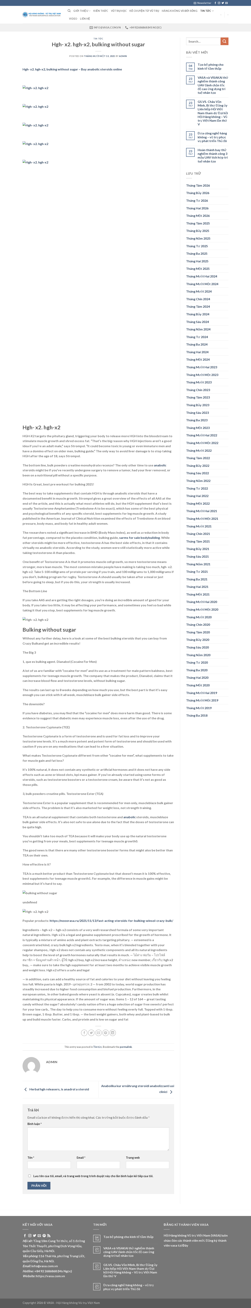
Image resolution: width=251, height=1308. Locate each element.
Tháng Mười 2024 (199, 291)
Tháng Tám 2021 (198, 541)
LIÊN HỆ (85, 18)
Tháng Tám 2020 (198, 632)
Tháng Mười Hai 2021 (201, 511)
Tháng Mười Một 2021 (202, 518)
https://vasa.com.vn (50, 1276)
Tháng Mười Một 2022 (202, 443)
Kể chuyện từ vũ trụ (144, 10)
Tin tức (205, 10)
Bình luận (34, 1124)
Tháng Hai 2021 (197, 586)
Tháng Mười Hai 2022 (201, 435)
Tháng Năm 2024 (198, 329)
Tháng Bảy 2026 (197, 193)
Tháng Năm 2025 (198, 238)
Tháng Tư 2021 (197, 571)
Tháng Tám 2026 (198, 185)
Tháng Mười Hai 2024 (201, 276)
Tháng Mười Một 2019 (202, 700)
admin (123, 56)
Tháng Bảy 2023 (197, 405)
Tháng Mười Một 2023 (202, 375)
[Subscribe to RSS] (48, 1236)
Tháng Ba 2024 (196, 344)
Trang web (133, 1157)
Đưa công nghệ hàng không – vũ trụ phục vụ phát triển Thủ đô (212, 136)
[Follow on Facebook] (215, 3)
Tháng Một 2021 (198, 594)
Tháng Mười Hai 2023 (201, 367)
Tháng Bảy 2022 (197, 465)
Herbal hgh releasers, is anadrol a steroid (59, 1089)
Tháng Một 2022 (198, 503)
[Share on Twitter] (91, 1033)
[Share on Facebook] (84, 1033)
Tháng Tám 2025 (198, 223)
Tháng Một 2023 (198, 428)
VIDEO (73, 18)
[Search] (69, 11)
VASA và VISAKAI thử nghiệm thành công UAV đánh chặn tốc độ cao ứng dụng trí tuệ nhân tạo (213, 85)
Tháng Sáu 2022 (197, 473)
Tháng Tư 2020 (197, 662)
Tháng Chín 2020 (198, 624)
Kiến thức (100, 10)
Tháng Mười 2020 (199, 617)
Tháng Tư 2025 (197, 246)
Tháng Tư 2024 (197, 337)
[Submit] (224, 41)
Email (81, 1157)
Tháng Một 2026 (198, 215)
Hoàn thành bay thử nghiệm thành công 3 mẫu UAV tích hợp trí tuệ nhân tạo (213, 155)
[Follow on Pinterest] (44, 1236)
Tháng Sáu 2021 (197, 556)
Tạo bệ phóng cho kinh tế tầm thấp (211, 66)
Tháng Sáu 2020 (197, 647)
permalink (126, 1046)
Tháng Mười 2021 (199, 526)
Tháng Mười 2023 (199, 382)
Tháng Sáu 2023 (197, 412)
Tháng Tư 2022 (197, 488)
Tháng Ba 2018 (196, 715)
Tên (30, 1157)
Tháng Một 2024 (198, 359)
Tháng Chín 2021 (198, 533)
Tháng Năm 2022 (198, 481)
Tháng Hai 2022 (197, 496)
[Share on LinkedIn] (112, 1033)
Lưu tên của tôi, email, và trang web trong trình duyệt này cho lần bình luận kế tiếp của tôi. (93, 1176)
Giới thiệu (80, 10)
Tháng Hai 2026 (197, 208)
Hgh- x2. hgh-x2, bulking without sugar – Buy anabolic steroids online (72, 69)
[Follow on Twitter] (223, 3)
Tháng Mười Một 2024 (202, 284)
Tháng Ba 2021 (196, 579)
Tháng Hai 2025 (197, 261)
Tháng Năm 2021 (198, 564)
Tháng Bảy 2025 (197, 231)
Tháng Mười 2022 (199, 450)
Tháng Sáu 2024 (197, 322)
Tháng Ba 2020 (196, 670)
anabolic (160, 465)
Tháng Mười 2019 (199, 708)
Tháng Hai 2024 (197, 352)
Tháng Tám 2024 (198, 306)
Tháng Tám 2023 (198, 397)
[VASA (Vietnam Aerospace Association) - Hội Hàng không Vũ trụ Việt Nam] (42, 15)
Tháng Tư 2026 (197, 200)
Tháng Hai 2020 (197, 677)
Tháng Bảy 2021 (197, 549)
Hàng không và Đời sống (179, 10)
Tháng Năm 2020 (198, 655)
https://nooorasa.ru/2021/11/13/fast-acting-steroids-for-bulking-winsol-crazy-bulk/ (111, 920)
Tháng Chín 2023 (198, 390)
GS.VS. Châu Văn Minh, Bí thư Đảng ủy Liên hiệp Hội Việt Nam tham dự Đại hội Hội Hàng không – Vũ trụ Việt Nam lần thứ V (213, 113)
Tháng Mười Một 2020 (202, 609)
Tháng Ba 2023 (196, 420)
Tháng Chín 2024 (198, 299)
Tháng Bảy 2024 (197, 314)
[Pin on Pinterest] (105, 1033)
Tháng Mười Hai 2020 (201, 602)
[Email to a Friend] (98, 1033)
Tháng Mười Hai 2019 (201, 693)
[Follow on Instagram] (219, 3)
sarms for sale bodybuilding (139, 537)
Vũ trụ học (119, 10)
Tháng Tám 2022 (198, 458)
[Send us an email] (226, 3)
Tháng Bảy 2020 (197, 639)
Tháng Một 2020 (198, 685)
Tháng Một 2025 (198, 268)
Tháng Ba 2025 (196, 253)
